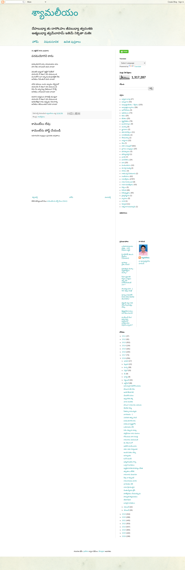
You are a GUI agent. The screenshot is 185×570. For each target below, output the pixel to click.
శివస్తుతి (124, 204)
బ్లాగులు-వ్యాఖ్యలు (128, 149)
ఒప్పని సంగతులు (129, 465)
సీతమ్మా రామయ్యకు (130, 411)
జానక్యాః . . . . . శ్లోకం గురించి (126, 263)
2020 (124, 517)
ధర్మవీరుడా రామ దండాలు (132, 433)
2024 (124, 530)
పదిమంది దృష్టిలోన (130, 424)
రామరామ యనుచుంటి (131, 440)
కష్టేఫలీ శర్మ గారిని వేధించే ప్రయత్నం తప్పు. (127, 305)
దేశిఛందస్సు (125, 138)
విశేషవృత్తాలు (126, 193)
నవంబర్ (127, 507)
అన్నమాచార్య (126, 99)
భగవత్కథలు (126, 151)
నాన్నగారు (125, 140)
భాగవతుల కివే (128, 484)
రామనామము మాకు (130, 481)
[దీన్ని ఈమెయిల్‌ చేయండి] (68, 113)
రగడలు (124, 171)
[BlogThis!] (71, 113)
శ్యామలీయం (55, 12)
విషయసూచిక (51, 41)
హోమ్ (35, 41)
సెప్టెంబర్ (127, 380)
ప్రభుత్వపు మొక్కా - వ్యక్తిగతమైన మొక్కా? (128, 271)
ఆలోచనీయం (126, 110)
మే (125, 374)
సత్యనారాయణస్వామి (128, 207)
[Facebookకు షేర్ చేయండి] (76, 113)
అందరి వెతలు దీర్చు (130, 452)
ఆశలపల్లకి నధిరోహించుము (132, 386)
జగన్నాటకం (127, 456)
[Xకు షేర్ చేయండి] (73, 113)
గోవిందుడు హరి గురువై (131, 437)
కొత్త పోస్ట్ (35, 197)
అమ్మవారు (125, 102)
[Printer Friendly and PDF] (124, 53)
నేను (123, 143)
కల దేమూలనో (128, 443)
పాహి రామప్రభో (126, 146)
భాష (123, 163)
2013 (124, 342)
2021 (124, 520)
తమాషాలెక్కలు (126, 132)
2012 (124, 339)
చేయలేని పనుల (129, 395)
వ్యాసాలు (125, 198)
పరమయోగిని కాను (130, 421)
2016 (124, 352)
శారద (123, 201)
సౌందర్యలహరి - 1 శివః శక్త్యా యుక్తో (127, 290)
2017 (124, 355)
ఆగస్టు (126, 377)
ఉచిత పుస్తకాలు (72, 41)
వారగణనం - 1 (128, 414)
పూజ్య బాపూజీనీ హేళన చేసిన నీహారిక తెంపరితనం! (128, 297)
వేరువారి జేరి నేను (129, 389)
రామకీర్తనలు (41, 117)
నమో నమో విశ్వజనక (130, 449)
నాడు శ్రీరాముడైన (129, 487)
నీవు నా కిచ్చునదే (129, 478)
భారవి (124, 157)
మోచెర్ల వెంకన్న (126, 168)
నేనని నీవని (127, 500)
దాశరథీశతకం (126, 135)
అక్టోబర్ (126, 383)
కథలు (123, 116)
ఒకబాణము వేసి (129, 427)
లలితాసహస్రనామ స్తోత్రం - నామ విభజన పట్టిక (127, 248)
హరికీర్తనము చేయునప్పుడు (132, 494)
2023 (124, 527)
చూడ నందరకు (128, 402)
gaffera (86, 551)
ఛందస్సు (124, 127)
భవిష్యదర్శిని (126, 154)
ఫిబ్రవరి (126, 364)
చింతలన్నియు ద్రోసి (129, 490)
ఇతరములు (125, 113)
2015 (124, 349)
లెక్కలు (124, 187)
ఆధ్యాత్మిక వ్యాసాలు (128, 107)
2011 (124, 336)
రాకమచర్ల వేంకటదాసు (129, 173)
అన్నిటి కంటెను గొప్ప (130, 462)
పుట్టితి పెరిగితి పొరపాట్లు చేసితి (133, 468)
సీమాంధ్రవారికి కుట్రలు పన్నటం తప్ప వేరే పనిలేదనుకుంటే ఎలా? (126, 281)
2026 (124, 536)
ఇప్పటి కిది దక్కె (128, 399)
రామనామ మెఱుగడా (130, 474)
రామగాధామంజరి (127, 182)
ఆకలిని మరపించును (130, 446)
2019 (124, 514)
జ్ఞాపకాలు (125, 129)
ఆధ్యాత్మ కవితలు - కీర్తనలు (130, 105)
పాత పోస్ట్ (108, 197)
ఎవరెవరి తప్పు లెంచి (130, 418)
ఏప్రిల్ (126, 370)
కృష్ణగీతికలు (125, 121)
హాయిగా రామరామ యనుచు (133, 405)
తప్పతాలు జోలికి (129, 471)
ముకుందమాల (126, 165)
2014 (124, 346)
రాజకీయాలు (125, 176)
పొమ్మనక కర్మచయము (130, 497)
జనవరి (126, 361)
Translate (137, 66)
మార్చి (126, 367)
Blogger (102, 551)
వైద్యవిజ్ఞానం (126, 196)
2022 (124, 524)
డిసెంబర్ (127, 510)
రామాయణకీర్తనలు (127, 185)
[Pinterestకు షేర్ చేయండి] (79, 113)
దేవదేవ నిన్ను (128, 408)
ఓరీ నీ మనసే (128, 459)
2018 (124, 358)
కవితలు (124, 118)
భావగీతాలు (125, 160)
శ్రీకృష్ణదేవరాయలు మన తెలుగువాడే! (127, 312)
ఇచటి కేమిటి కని (129, 392)
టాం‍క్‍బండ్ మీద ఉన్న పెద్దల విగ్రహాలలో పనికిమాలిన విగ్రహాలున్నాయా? (127, 321)
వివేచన (124, 190)
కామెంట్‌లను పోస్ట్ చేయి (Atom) (57, 201)
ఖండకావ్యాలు (126, 124)
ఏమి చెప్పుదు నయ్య (130, 430)
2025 (124, 533)
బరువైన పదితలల (129, 503)
